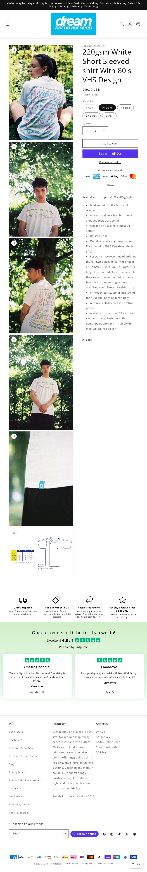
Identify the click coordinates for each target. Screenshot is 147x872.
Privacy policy (88, 863)
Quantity (86, 123)
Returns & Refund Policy (23, 756)
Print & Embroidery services (25, 780)
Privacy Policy (17, 772)
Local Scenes (16, 796)
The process (16, 731)
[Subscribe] (64, 833)
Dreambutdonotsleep (51, 864)
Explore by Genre (19, 804)
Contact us (15, 788)
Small (91, 108)
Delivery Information (21, 748)
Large (109, 115)
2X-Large (91, 115)
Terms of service (105, 863)
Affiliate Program (19, 812)
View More (37, 686)
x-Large (125, 107)
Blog (11, 764)
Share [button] (89, 339)
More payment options (110, 162)
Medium (107, 107)
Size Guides (15, 739)
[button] (7, 24)
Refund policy (71, 863)
